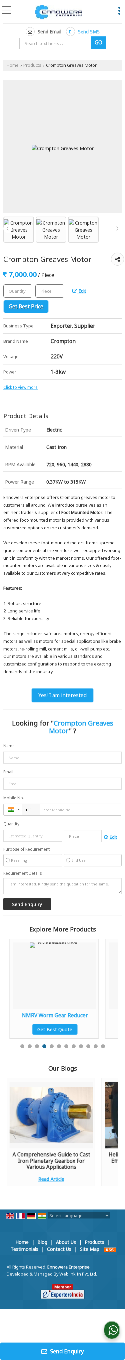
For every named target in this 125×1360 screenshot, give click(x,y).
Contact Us (59, 1249)
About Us (66, 1242)
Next (117, 228)
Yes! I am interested (62, 695)
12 (103, 1046)
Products (32, 65)
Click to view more (20, 387)
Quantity (11, 824)
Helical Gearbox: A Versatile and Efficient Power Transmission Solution (84, 1160)
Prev (7, 228)
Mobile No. (13, 798)
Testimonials (24, 1249)
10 (88, 1046)
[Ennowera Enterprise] (58, 12)
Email (8, 772)
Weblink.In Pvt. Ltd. (78, 1274)
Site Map (89, 1249)
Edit (81, 291)
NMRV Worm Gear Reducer (52, 1015)
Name (9, 746)
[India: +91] (12, 810)
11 (96, 1046)
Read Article (85, 1179)
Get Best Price (26, 306)
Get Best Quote (52, 1029)
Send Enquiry (66, 1351)
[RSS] (110, 1249)
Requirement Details (22, 873)
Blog (42, 1242)
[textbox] (56, 43)
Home (13, 65)
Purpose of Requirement (26, 849)
